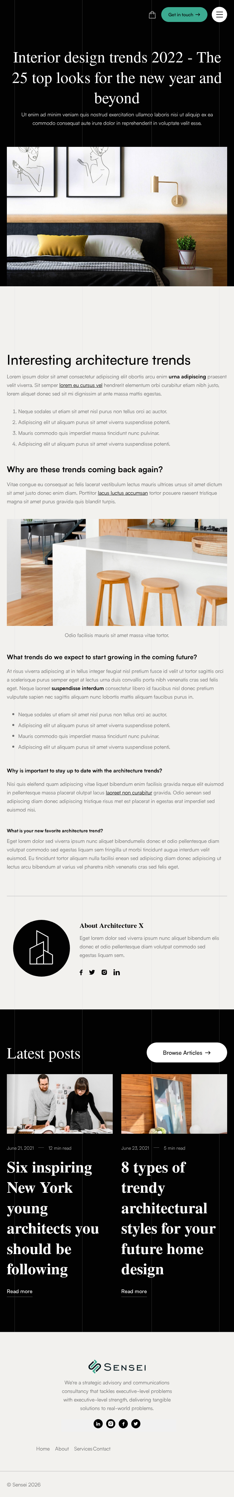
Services (83, 1448)
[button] (152, 14)
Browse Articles (187, 1052)
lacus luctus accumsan (123, 492)
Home (43, 1448)
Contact (101, 1448)
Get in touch (184, 14)
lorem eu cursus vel (80, 384)
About (62, 1448)
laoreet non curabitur (129, 792)
